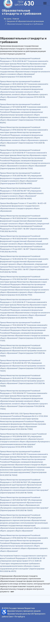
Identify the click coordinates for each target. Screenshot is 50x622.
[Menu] (45, 3)
